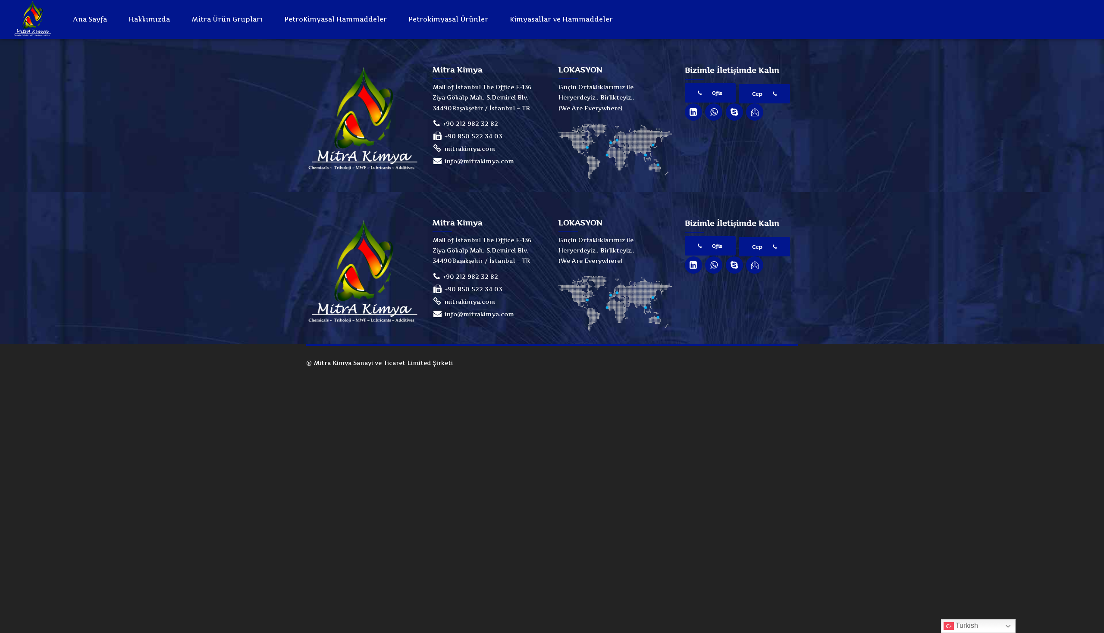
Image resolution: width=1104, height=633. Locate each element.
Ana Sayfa (90, 19)
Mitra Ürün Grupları (227, 19)
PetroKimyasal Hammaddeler (335, 19)
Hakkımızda (149, 19)
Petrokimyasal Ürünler (448, 19)
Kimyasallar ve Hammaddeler (561, 19)
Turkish (966, 625)
